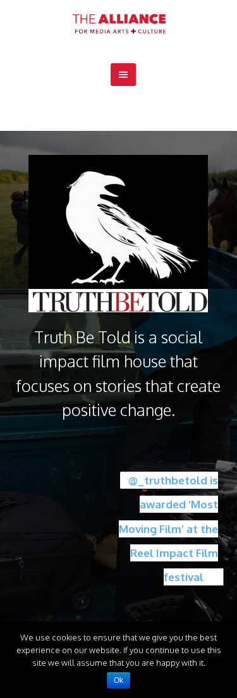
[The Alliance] (119, 24)
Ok (118, 680)
